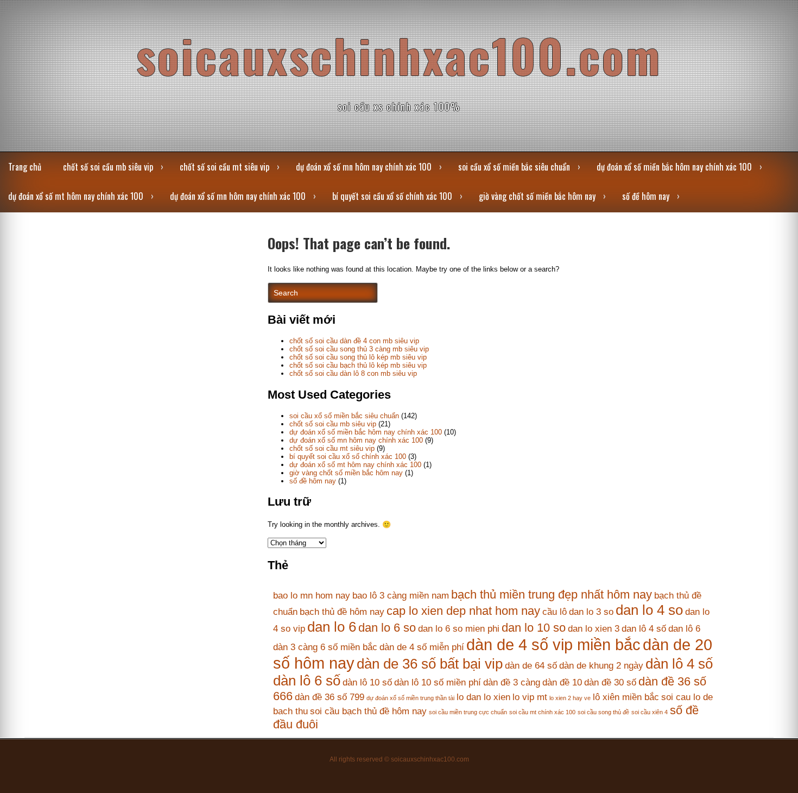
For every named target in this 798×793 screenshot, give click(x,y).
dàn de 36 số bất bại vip (430, 664)
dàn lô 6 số (306, 680)
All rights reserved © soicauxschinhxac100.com (399, 759)
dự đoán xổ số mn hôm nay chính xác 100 (364, 166)
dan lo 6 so (387, 627)
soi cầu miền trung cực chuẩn (468, 712)
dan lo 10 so (534, 627)
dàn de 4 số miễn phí (421, 647)
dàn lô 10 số (367, 682)
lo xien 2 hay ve (570, 698)
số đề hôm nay (645, 196)
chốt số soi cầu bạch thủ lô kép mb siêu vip (358, 365)
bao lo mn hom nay (311, 595)
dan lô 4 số (644, 629)
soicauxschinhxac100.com (399, 55)
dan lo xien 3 (593, 629)
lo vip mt (529, 697)
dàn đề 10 (562, 682)
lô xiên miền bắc (626, 697)
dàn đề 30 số (610, 682)
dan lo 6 (331, 627)
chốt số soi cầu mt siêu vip (224, 166)
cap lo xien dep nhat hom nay (463, 611)
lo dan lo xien (483, 697)
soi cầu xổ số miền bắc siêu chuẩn (514, 166)
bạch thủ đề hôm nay (342, 612)
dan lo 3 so (591, 612)
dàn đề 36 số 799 (329, 697)
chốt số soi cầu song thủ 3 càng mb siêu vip (359, 349)
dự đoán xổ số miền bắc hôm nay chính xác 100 (674, 166)
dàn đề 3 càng (511, 682)
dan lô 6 (684, 629)
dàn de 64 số (531, 665)
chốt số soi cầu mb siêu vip (108, 166)
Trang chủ (24, 166)
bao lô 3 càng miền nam (400, 595)
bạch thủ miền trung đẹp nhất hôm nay (551, 594)
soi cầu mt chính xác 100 (542, 712)
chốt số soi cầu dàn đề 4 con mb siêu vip (354, 341)
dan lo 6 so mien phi (458, 629)
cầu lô (554, 612)
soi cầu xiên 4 (649, 712)
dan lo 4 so (649, 610)
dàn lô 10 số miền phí (437, 682)
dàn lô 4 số (679, 664)
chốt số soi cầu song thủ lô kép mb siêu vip (358, 357)
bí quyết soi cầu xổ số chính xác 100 (392, 196)
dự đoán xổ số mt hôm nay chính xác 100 (75, 196)
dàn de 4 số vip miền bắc (553, 644)
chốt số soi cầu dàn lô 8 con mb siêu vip (353, 373)
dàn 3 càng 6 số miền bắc (325, 647)
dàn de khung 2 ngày (601, 665)
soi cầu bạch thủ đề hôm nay (368, 711)
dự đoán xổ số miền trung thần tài (410, 698)
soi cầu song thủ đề (603, 712)
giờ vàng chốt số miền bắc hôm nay (537, 196)
